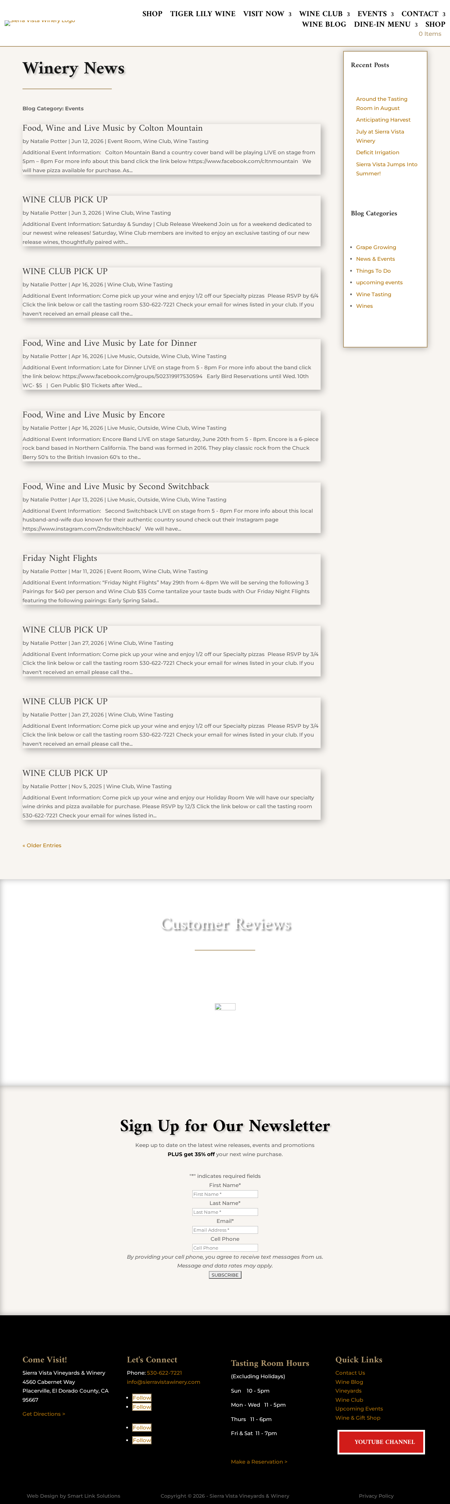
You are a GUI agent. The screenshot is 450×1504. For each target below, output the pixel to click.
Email (225, 1221)
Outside (148, 356)
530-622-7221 (164, 1372)
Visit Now (263, 16)
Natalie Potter (48, 141)
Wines (364, 306)
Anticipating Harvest (383, 119)
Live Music (121, 356)
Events (372, 16)
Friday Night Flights (59, 558)
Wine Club (321, 16)
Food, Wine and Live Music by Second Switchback (115, 487)
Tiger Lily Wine (203, 16)
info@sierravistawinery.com (163, 1382)
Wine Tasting (190, 141)
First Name (225, 1185)
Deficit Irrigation (377, 152)
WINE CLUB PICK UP (65, 200)
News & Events (375, 258)
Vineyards (348, 1390)
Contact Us (350, 1372)
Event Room (124, 141)
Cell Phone (225, 1239)
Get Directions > (43, 1414)
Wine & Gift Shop (357, 1417)
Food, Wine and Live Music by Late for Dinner (109, 343)
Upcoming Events (359, 1408)
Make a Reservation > (259, 1461)
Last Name (225, 1203)
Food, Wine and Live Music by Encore (93, 415)
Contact (419, 16)
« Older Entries (42, 845)
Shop (152, 16)
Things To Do (373, 270)
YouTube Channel (385, 1442)
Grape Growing (376, 247)
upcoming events (379, 282)
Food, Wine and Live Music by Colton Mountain (112, 128)
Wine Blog (324, 26)
